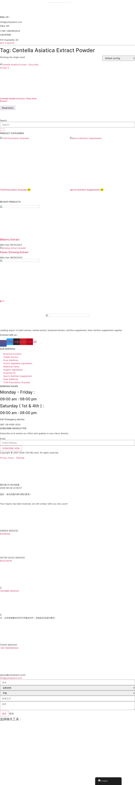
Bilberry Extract (9, 239)
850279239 (6, 560)
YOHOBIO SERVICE (9, 591)
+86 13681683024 (9, 648)
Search (3, 120)
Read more (7, 108)
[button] (67, 45)
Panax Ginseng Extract (14, 252)
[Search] (2, 130)
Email (2, 439)
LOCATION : (6, 34)
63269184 (5, 534)
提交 (4, 713)
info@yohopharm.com (11, 678)
